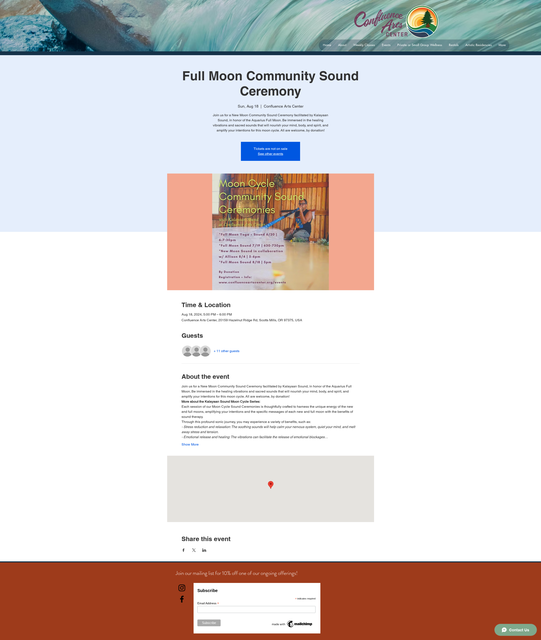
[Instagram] (181, 587)
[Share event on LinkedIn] (204, 550)
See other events (270, 154)
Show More (190, 444)
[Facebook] (181, 599)
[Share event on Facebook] (184, 550)
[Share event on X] (194, 550)
